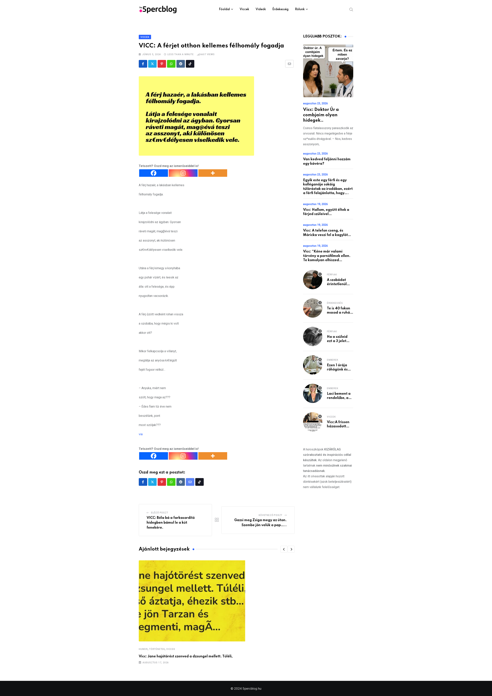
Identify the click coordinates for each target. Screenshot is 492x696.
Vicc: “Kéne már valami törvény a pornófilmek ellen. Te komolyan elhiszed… (327, 256)
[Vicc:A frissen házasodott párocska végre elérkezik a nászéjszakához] (312, 421)
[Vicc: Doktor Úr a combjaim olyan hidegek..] (328, 71)
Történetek (157, 649)
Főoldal (224, 9)
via (141, 434)
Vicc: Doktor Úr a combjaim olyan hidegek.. (321, 115)
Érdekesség (280, 9)
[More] (212, 173)
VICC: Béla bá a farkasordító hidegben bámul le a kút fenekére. (171, 522)
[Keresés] (351, 9)
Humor (143, 649)
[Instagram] (183, 173)
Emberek (332, 360)
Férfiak (332, 274)
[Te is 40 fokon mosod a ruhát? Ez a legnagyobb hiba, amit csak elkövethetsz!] (312, 308)
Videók (261, 9)
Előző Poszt (159, 512)
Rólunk (300, 9)
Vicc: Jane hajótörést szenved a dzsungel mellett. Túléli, (186, 656)
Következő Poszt (270, 515)
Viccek (244, 9)
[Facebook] (153, 173)
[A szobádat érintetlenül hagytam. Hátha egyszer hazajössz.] (312, 279)
